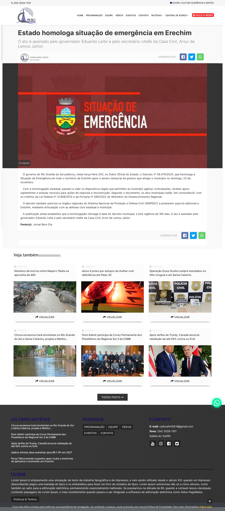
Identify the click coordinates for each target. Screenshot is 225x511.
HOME (80, 15)
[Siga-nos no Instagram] (161, 444)
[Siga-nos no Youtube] (153, 444)
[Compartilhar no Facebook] (183, 56)
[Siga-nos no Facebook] (169, 444)
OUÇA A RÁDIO (204, 15)
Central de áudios (176, 15)
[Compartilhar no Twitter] (191, 56)
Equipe (109, 15)
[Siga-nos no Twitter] (177, 444)
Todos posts (111, 397)
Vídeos (119, 15)
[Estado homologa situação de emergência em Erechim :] (200, 56)
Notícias (156, 15)
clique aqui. (205, 506)
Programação (94, 15)
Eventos (131, 15)
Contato (144, 15)
